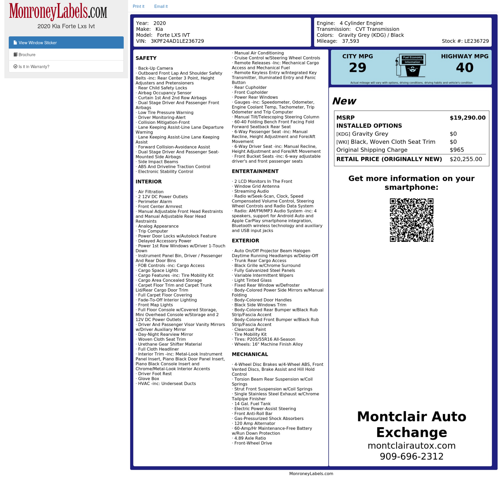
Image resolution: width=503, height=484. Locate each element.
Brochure (26, 54)
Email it (161, 6)
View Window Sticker (37, 42)
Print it (138, 6)
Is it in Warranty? (33, 66)
